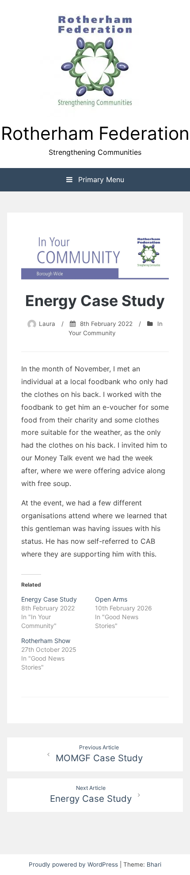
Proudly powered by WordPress (74, 864)
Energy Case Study (49, 599)
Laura (47, 323)
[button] (95, 62)
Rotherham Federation (95, 133)
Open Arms (111, 599)
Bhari (154, 864)
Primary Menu (100, 179)
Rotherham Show (45, 640)
